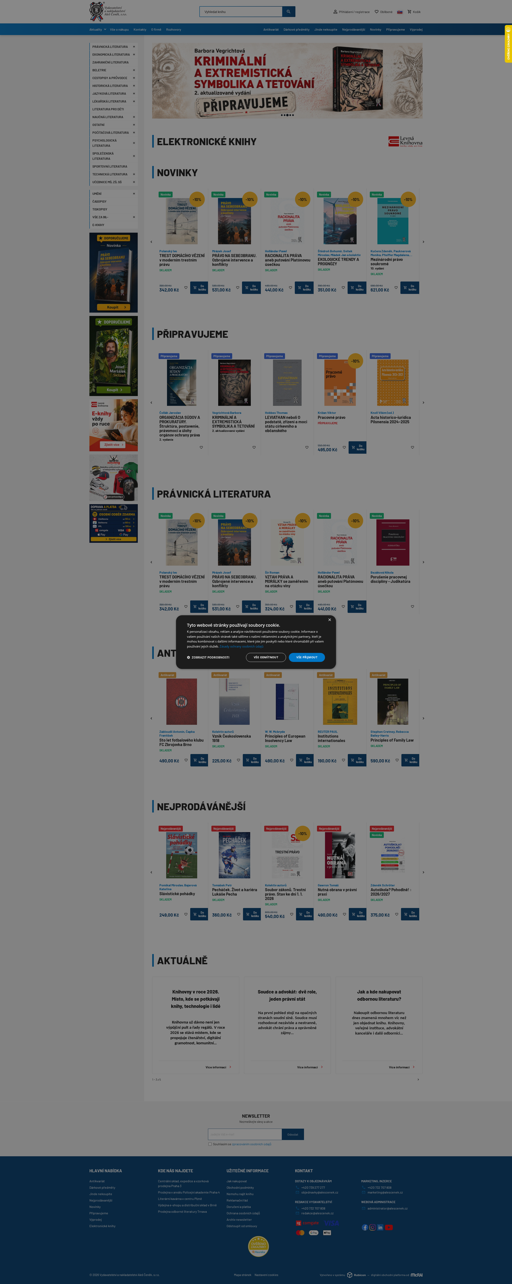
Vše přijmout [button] (306, 657)
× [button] (329, 619)
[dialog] (256, 642)
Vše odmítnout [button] (266, 657)
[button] (208, 657)
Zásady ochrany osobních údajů (241, 646)
